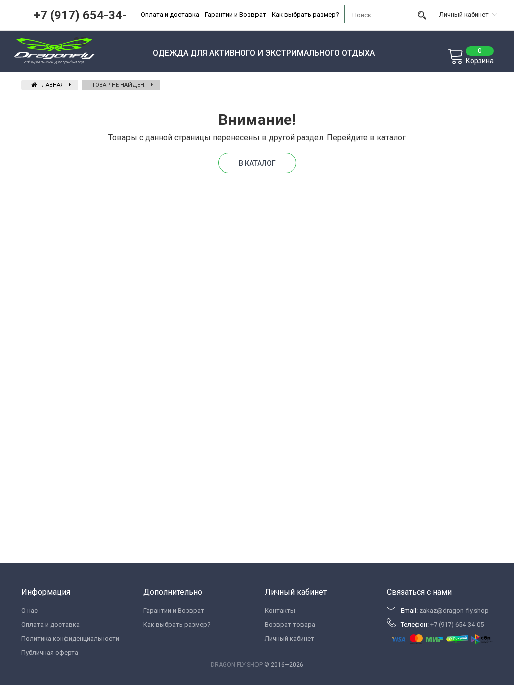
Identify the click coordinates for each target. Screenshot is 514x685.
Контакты (280, 610)
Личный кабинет (289, 638)
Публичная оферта (49, 652)
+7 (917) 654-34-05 (457, 624)
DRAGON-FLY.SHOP (237, 664)
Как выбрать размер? (305, 14)
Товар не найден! (119, 85)
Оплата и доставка (170, 14)
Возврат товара (290, 624)
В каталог (257, 163)
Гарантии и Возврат (235, 14)
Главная (51, 85)
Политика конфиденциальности (70, 638)
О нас (29, 610)
